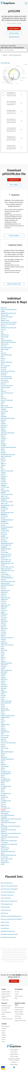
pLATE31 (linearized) (6, 347)
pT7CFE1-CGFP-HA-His (7, 494)
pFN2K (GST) (4, 599)
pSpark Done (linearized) (8, 371)
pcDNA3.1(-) (4, 692)
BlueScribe (4, 308)
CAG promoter (4, 315)
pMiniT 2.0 (3, 463)
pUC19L (3, 726)
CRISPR (3, 1014)
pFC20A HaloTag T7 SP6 (7, 505)
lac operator (4, 373)
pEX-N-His (3, 375)
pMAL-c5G (3, 391)
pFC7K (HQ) (4, 541)
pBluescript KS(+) (5, 583)
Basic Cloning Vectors (7, 883)
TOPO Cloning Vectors (7, 904)
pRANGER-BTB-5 (5, 732)
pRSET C (3, 775)
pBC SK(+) (3, 532)
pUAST (2, 690)
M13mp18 (3, 453)
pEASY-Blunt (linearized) (7, 815)
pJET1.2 (3, 853)
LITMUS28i (3, 416)
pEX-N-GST (4, 367)
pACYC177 (3, 474)
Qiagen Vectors (5, 925)
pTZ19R (3, 668)
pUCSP (2, 762)
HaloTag (3, 358)
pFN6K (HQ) (4, 614)
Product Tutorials (5, 1008)
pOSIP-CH (3, 550)
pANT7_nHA (4, 503)
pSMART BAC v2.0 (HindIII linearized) (11, 833)
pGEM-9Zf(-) (4, 686)
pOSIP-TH (3, 616)
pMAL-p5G (3, 427)
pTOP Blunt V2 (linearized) (8, 581)
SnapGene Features (6, 991)
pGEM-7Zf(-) (4, 679)
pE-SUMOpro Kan (5, 779)
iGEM (16, 998)
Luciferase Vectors (6, 910)
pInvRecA (3, 831)
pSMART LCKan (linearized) (8, 342)
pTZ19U (3, 675)
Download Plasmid (14, 37)
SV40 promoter (5, 820)
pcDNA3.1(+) (4, 685)
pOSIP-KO (3, 594)
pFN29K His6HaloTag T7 (7, 585)
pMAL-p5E (3, 420)
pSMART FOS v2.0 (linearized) (9, 840)
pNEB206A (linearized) (7, 543)
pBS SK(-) (3, 641)
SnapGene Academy (6, 1005)
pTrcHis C (3, 603)
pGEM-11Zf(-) (4, 628)
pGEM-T (3, 694)
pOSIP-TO (3, 623)
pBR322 (3, 612)
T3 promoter (4, 828)
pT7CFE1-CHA (4, 509)
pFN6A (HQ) (4, 607)
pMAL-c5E (3, 384)
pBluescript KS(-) (5, 590)
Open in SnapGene (14, 28)
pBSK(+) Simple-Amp (6, 663)
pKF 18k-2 (3, 318)
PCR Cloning (18, 1016)
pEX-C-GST (3, 346)
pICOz (2, 824)
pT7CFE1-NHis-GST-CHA (7, 567)
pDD (2, 750)
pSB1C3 (3, 782)
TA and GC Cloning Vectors (8, 892)
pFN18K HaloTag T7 (6, 556)
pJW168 (3, 311)
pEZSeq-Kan (4, 425)
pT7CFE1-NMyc (5, 574)
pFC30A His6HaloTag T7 (7, 520)
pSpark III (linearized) (7, 393)
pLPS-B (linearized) (6, 376)
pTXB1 (2, 646)
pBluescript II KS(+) (6, 554)
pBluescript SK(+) (5, 598)
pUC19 (2, 719)
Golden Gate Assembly (20, 1020)
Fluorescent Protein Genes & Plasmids (11, 919)
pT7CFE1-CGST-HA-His (7, 501)
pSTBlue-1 (3, 443)
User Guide (4, 1010)
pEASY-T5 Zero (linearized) (8, 324)
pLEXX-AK (3, 369)
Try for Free (14, 981)
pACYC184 (3, 482)
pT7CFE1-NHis (4, 552)
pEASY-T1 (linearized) (6, 859)
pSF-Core (3, 804)
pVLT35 (3, 784)
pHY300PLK (4, 817)
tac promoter (4, 849)
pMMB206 (3, 485)
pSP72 (2, 356)
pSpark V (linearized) (6, 407)
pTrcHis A (3, 588)
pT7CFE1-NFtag (5, 530)
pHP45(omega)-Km (6, 773)
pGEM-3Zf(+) (4, 643)
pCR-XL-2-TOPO (5, 735)
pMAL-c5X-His (4, 405)
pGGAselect (4, 730)
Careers (3, 1039)
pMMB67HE (4, 529)
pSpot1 (3, 414)
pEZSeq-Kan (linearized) (7, 433)
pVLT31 (2, 770)
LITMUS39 (3, 445)
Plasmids (5, 55)
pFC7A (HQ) (4, 534)
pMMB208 (3, 500)
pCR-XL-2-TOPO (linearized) (8, 743)
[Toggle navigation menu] (26, 3)
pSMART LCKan (5, 335)
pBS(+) (2, 648)
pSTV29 (3, 458)
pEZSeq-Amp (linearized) (8, 418)
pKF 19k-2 (3, 326)
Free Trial (17, 991)
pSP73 (2, 364)
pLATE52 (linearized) (6, 362)
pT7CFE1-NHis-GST (6, 559)
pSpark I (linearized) (6, 378)
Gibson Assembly (19, 1011)
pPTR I (2, 652)
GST (2, 351)
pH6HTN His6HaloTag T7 (7, 759)
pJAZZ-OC (3, 839)
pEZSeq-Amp (4, 411)
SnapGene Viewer (5, 994)
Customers (4, 1028)
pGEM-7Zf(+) (4, 672)
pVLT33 (3, 777)
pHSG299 (3, 795)
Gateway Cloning (19, 1009)
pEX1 (2, 389)
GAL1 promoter (5, 344)
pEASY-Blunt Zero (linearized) (9, 844)
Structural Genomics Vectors (8, 937)
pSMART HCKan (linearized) (8, 313)
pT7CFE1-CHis (4, 516)
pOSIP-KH (3, 579)
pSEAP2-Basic (4, 797)
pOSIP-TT (3, 630)
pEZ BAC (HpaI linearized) (8, 454)
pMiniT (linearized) (6, 456)
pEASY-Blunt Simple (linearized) (9, 837)
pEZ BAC (3, 440)
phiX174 (3, 864)
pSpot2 (3, 422)
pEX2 (2, 396)
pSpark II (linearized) (6, 385)
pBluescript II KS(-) (6, 561)
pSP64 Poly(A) (4, 349)
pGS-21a (3, 744)
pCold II (3, 706)
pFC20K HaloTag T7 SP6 (7, 512)
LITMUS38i (3, 438)
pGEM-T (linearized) (6, 701)
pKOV (2, 333)
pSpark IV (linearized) (7, 400)
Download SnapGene (14, 33)
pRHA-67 (3, 753)
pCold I (3, 699)
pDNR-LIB (3, 764)
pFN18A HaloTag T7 (6, 549)
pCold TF (3, 728)
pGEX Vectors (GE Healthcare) (9, 901)
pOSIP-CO (3, 558)
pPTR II (3, 659)
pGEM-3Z (3, 636)
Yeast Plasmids (5, 928)
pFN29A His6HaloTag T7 (7, 578)
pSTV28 (3, 451)
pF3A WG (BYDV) (5, 491)
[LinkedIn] (14, 1067)
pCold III (3, 714)
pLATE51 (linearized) (6, 355)
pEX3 (2, 404)
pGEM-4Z (3, 657)
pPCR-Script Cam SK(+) (7, 645)
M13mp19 (3, 460)
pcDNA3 (3, 677)
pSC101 (2, 790)
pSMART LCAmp (5, 320)
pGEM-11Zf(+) (4, 621)
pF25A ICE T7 (4, 476)
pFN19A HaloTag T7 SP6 (7, 563)
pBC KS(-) (3, 525)
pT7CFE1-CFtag (5, 487)
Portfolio (3, 1037)
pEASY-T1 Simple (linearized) (8, 309)
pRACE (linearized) (6, 703)
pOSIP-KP (3, 601)
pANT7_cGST (4, 496)
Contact (3, 1041)
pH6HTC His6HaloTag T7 (7, 752)
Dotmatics (3, 1035)
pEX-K (2, 360)
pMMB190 (3, 478)
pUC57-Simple (4, 748)
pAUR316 (3, 511)
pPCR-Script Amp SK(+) (7, 637)
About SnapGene (5, 1026)
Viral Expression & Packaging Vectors (11, 916)
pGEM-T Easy (4, 708)
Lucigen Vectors (5, 922)
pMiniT (2, 449)
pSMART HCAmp (5, 848)
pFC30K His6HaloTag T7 (7, 527)
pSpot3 (3, 429)
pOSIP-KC (3, 572)
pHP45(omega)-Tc (5, 781)
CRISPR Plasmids (5, 907)
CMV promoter (5, 337)
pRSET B (3, 768)
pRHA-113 (3, 746)
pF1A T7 (3, 462)
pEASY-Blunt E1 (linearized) (8, 822)
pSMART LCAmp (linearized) (8, 327)
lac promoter (4, 380)
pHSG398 (3, 810)
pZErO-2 (3, 799)
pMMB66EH (4, 507)
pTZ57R (3, 683)
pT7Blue (3, 465)
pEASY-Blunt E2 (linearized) (8, 830)
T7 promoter (4, 842)
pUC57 (2, 733)
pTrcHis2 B (4, 617)
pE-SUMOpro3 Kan (6, 793)
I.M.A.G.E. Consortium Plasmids (9, 886)
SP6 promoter (4, 813)
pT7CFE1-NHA (4, 538)
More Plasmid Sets (19, 47)
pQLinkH (3, 681)
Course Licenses (19, 996)
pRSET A (3, 761)
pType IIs (3, 661)
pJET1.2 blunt (4, 860)
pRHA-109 (3, 739)
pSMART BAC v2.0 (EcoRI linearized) (10, 826)
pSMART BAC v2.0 (5, 811)
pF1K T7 (3, 469)
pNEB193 (3, 536)
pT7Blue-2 (3, 472)
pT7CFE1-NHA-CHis (6, 545)
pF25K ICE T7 (4, 483)
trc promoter (4, 857)
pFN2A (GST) (4, 592)
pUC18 (2, 712)
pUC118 (3, 697)
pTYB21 (3, 654)
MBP (2, 467)
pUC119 (3, 704)
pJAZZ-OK (3, 846)
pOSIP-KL (3, 587)
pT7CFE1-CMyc (5, 523)
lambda (3, 402)
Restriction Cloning (19, 1007)
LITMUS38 (3, 431)
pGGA (2, 723)
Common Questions (6, 1012)
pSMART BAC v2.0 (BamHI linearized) (11, 819)
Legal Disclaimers (14, 1054)
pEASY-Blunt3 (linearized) (8, 851)
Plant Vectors (4, 913)
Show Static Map (5, 63)
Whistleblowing (14, 1064)
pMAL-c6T (3, 413)
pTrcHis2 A (4, 610)
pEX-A (2, 338)
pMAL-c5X (3, 398)
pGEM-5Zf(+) (4, 665)
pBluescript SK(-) (5, 605)
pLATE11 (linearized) (6, 340)
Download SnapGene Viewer (14, 284)
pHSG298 (3, 788)
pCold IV (3, 721)
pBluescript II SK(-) (6, 576)
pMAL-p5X (3, 434)
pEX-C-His (3, 353)
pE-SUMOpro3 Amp (6, 786)
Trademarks (14, 1062)
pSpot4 (3, 436)
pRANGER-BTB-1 (5, 710)
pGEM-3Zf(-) (4, 650)
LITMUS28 (3, 409)
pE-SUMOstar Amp (6, 801)
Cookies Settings (14, 1056)
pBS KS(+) (3, 619)
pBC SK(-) (3, 540)
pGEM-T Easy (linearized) (7, 715)
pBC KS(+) (3, 518)
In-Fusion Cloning (19, 1014)
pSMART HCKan (5, 862)
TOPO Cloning (18, 1018)
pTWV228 (3, 639)
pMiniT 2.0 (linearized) (7, 471)
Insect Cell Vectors (6, 898)
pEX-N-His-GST (5, 382)
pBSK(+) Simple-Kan (6, 670)
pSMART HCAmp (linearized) (8, 855)
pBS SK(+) (3, 634)
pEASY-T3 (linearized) (6, 317)
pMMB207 (3, 492)
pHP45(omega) (5, 766)
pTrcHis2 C (4, 625)
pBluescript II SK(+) (6, 569)
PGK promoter (5, 737)
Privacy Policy (14, 1052)
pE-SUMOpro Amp (6, 772)
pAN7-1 (3, 489)
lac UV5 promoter (5, 387)
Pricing (16, 994)
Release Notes (5, 1000)
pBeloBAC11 (4, 547)
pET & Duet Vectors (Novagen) (9, 889)
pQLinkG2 (3, 666)
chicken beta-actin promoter (9, 322)
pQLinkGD (3, 674)
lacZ (2, 395)
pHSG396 (3, 802)
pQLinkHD (3, 688)
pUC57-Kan (4, 741)
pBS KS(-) (3, 627)
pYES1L (3, 791)
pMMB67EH (4, 521)
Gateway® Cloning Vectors (8, 931)
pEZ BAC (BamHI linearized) (8, 447)
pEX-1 (2, 331)
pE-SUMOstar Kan (6, 808)
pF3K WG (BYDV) (5, 498)
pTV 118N (3, 632)
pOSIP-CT (3, 565)
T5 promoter (4, 835)
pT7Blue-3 (3, 480)
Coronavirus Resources (7, 895)
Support (3, 1033)
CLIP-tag (3, 329)
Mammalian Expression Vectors (9, 934)
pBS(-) (2, 656)
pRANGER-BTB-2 (5, 717)
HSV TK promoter (5, 366)
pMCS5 (2, 442)
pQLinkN (3, 695)
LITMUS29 (3, 424)
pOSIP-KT (3, 608)
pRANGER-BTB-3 (5, 724)
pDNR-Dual (4, 757)
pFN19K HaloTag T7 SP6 (7, 570)
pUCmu (3, 755)
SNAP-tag (3, 806)
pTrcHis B (3, 596)
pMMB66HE (4, 514)
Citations (3, 1030)
